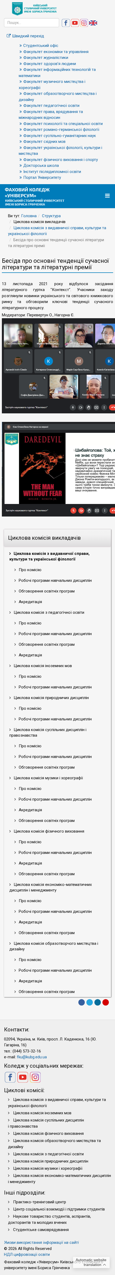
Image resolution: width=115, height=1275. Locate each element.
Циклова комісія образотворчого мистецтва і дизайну (53, 946)
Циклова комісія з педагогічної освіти (48, 612)
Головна (29, 215)
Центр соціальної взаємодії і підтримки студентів (59, 1209)
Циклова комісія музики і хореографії (48, 778)
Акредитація (30, 601)
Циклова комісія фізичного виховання (48, 831)
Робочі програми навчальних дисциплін (55, 580)
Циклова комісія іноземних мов (42, 665)
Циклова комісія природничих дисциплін (51, 697)
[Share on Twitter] (89, 1002)
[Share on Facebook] (81, 1002)
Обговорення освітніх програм (46, 591)
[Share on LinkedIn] (97, 1002)
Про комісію (29, 569)
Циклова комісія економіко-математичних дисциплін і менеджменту (50, 887)
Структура (51, 215)
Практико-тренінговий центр (39, 1202)
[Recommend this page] (105, 1002)
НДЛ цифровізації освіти (27, 1254)
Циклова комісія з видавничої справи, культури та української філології (49, 556)
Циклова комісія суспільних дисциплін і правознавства (47, 732)
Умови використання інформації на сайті (41, 1242)
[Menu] (108, 195)
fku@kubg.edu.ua (32, 1057)
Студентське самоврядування (41, 1229)
